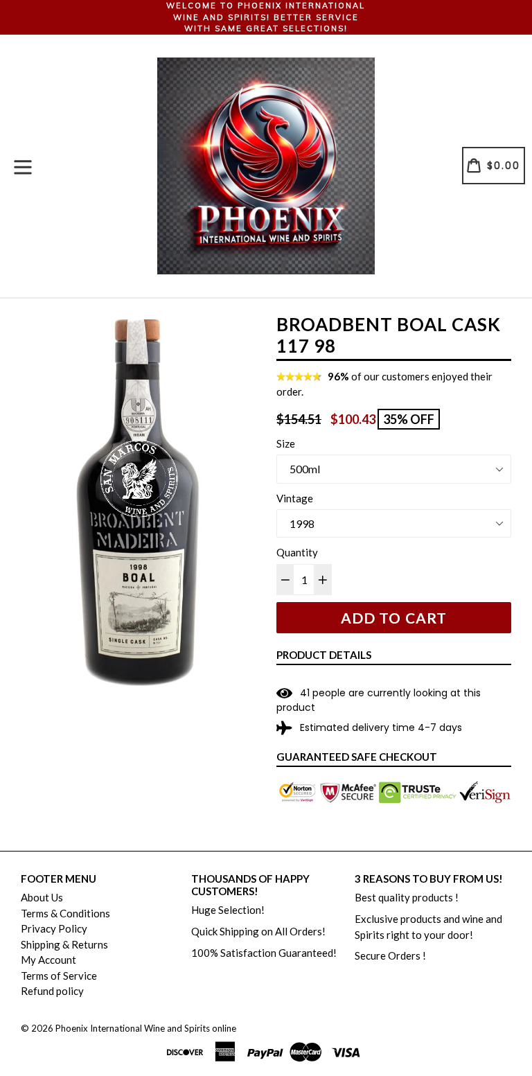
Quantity (297, 552)
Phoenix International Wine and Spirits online (145, 1028)
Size (285, 443)
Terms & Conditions (65, 913)
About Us (42, 897)
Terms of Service (59, 975)
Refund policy (52, 991)
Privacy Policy (54, 928)
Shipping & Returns (64, 944)
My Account (48, 959)
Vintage (294, 498)
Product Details (323, 655)
